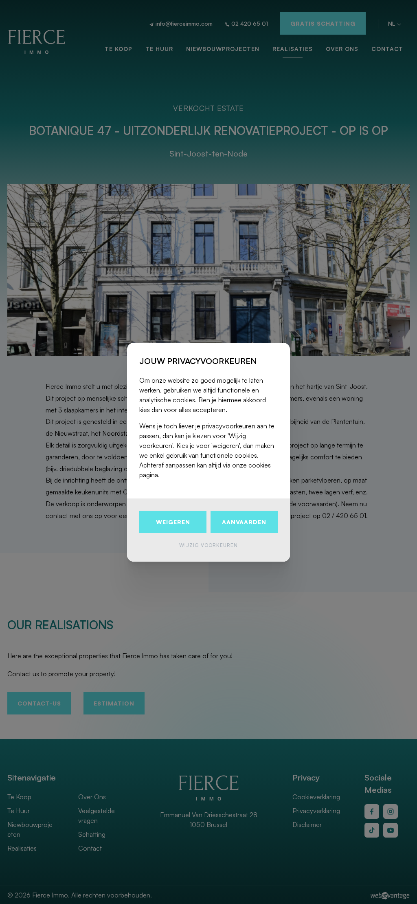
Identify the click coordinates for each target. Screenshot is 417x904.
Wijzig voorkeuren (208, 545)
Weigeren (173, 521)
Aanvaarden (244, 521)
